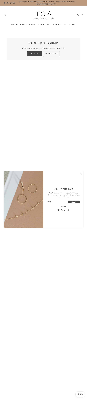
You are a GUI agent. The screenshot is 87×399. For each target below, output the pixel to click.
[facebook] (4, 3)
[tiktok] (11, 3)
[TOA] (43, 14)
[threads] (14, 3)
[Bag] (82, 14)
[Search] (5, 14)
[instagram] (7, 3)
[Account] (78, 14)
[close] (81, 174)
